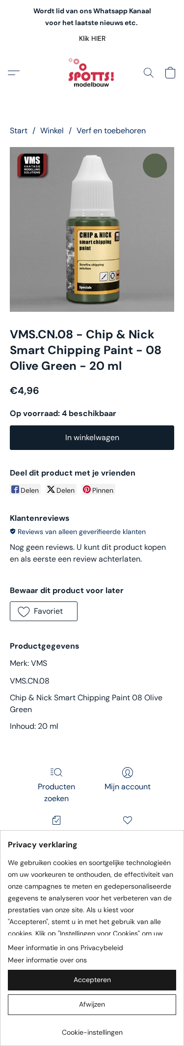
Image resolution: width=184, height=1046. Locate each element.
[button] (92, 38)
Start (18, 130)
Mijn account (128, 786)
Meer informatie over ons (47, 960)
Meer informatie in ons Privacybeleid (65, 947)
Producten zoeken (56, 792)
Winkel (52, 130)
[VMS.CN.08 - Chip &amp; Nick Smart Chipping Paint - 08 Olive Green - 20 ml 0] (92, 229)
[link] (92, 1028)
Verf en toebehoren (111, 130)
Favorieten (127, 834)
